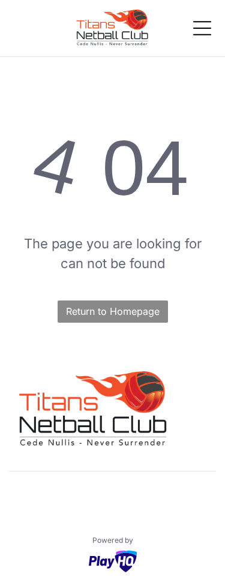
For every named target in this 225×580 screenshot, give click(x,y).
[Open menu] (202, 28)
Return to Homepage (113, 311)
